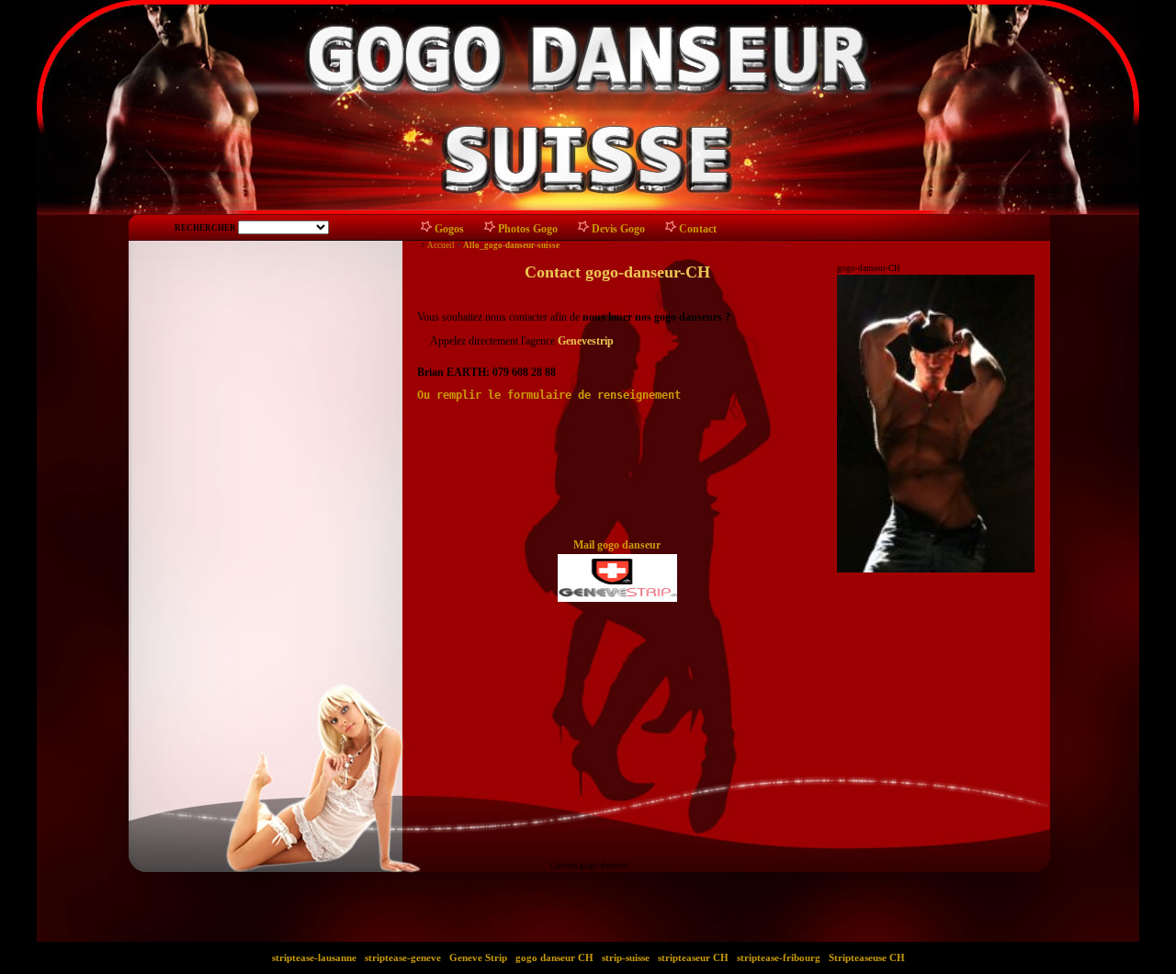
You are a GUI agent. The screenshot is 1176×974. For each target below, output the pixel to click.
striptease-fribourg (778, 957)
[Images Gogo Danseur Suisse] (490, 229)
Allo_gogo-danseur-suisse (511, 245)
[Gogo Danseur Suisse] (427, 229)
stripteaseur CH (693, 957)
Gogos (449, 228)
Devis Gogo (618, 228)
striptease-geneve (403, 957)
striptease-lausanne (314, 957)
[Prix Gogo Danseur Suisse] (584, 229)
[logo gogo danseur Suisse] (617, 574)
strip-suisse (625, 957)
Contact (698, 228)
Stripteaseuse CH (867, 957)
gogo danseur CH (554, 957)
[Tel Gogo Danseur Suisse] (671, 229)
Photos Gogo (528, 228)
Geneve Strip (478, 957)
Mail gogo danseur (617, 544)
